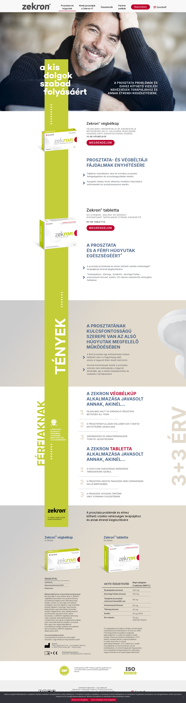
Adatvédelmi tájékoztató (86, 688)
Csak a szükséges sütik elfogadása (103, 700)
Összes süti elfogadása (80, 700)
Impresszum (76, 689)
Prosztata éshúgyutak (67, 7)
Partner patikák (122, 7)
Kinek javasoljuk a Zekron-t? (87, 7)
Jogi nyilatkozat (101, 688)
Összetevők (107, 7)
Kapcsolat (85, 689)
